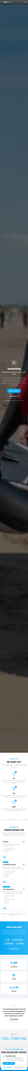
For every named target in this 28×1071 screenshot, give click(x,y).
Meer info (22, 1060)
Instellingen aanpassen (19, 1067)
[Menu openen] (25, 2)
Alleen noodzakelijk (8, 1067)
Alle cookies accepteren (9, 1063)
